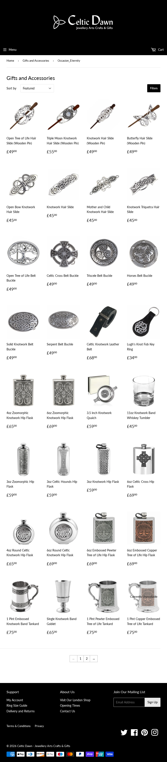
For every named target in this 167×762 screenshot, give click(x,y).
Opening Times (70, 705)
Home (10, 60)
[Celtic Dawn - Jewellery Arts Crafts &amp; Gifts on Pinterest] (144, 734)
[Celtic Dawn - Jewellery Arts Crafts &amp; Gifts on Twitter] (124, 734)
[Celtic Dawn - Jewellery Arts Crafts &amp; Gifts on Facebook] (134, 734)
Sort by (11, 88)
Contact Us (67, 711)
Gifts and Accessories (36, 60)
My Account (15, 700)
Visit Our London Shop (75, 700)
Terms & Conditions (19, 726)
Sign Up (152, 702)
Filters (154, 88)
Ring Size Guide (17, 705)
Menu (13, 49)
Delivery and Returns (21, 711)
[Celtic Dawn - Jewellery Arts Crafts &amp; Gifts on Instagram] (154, 734)
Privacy (39, 726)
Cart (160, 49)
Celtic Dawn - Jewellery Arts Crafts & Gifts (43, 746)
